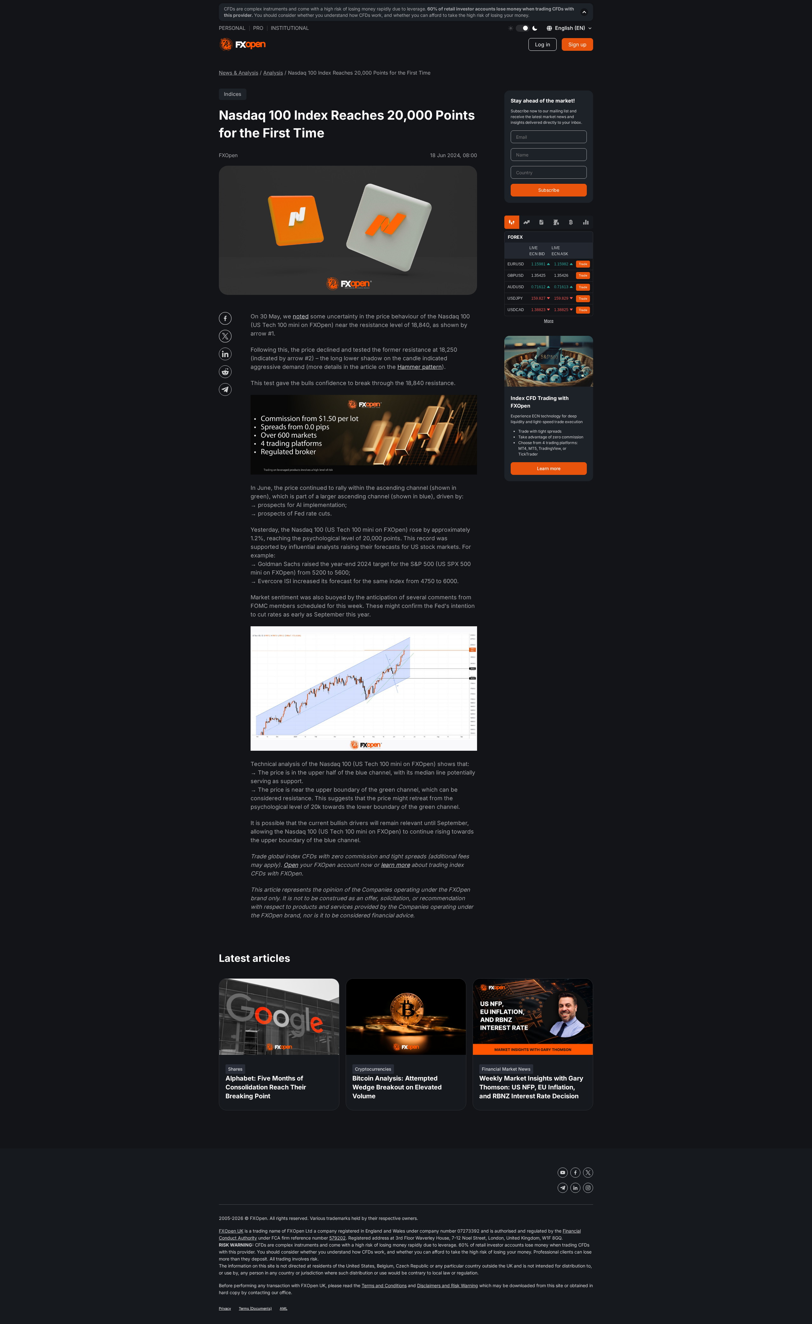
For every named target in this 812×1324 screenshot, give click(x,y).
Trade (583, 264)
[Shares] (526, 222)
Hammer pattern (419, 366)
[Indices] (585, 222)
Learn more (548, 468)
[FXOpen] (242, 44)
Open (291, 865)
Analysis (273, 73)
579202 (337, 1238)
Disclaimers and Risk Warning (447, 1285)
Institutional (290, 28)
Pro (258, 28)
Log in (542, 44)
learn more (395, 865)
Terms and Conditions (384, 1285)
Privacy (225, 1308)
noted (301, 316)
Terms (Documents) (255, 1308)
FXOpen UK (231, 1231)
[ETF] (541, 222)
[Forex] (511, 222)
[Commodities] (556, 222)
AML (283, 1308)
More (548, 321)
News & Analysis (238, 73)
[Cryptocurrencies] (571, 222)
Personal (232, 28)
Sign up (577, 44)
